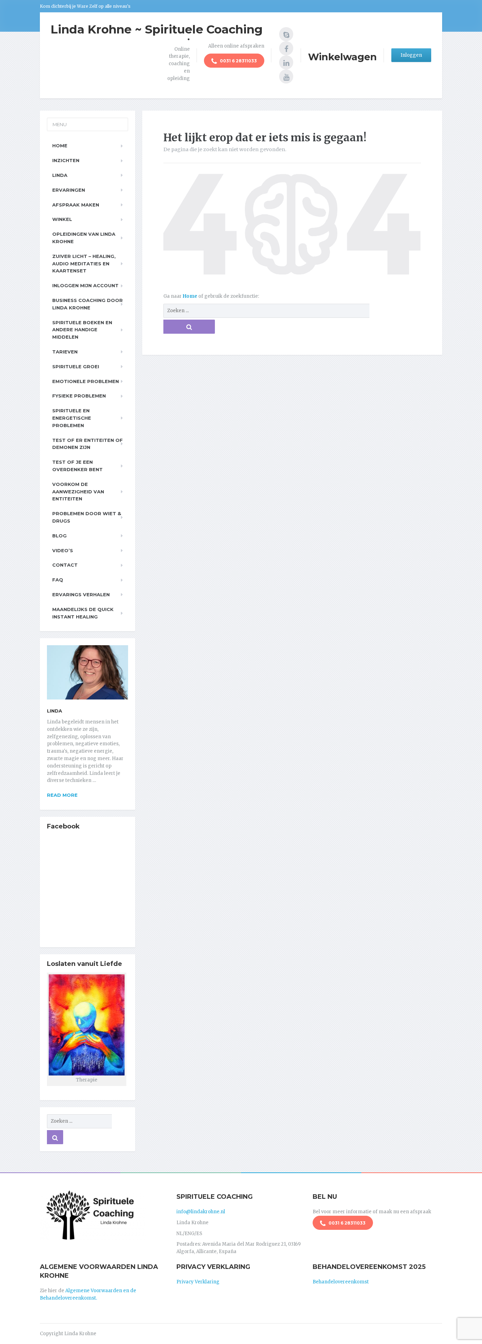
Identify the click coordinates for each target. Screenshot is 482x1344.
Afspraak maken (75, 205)
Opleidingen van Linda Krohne (83, 237)
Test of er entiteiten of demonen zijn (87, 443)
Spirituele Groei (75, 366)
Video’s (62, 550)
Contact (65, 565)
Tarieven (65, 352)
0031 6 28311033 (238, 60)
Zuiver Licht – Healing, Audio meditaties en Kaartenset (84, 263)
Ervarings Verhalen (81, 594)
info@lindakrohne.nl (200, 1212)
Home (190, 296)
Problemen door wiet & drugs (86, 517)
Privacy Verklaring (197, 1282)
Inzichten (65, 160)
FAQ (57, 579)
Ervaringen (68, 190)
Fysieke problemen (79, 396)
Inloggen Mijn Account (85, 285)
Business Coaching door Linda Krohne (87, 303)
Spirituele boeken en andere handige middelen (82, 330)
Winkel (62, 219)
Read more (62, 795)
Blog (59, 535)
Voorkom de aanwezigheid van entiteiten (78, 491)
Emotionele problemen (85, 381)
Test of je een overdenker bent (77, 465)
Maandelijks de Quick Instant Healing (83, 612)
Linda (59, 175)
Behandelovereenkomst (341, 1282)
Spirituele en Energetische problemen (71, 418)
